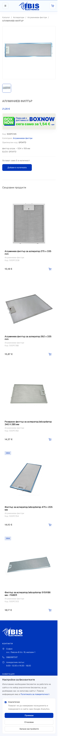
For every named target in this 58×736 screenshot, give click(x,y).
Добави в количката (17, 167)
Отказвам (29, 722)
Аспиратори (18, 17)
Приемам (29, 715)
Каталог (6, 17)
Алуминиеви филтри (37, 17)
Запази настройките (29, 729)
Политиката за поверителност (35, 694)
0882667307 (11, 657)
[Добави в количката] (50, 269)
